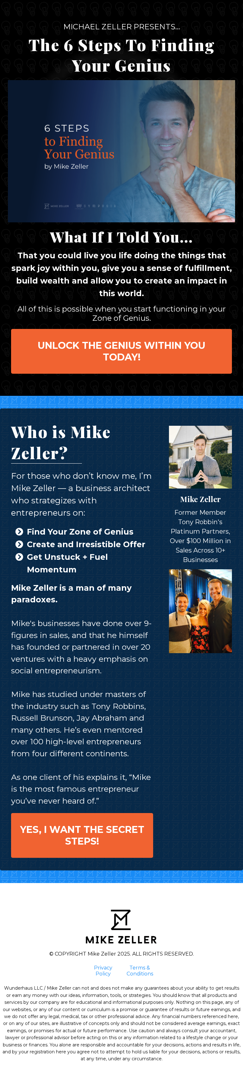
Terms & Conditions (140, 971)
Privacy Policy (103, 971)
